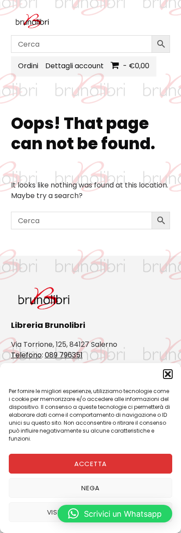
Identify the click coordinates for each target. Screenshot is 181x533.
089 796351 (64, 355)
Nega (90, 488)
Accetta (90, 463)
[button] (167, 374)
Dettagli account (74, 66)
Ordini (28, 66)
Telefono (26, 355)
